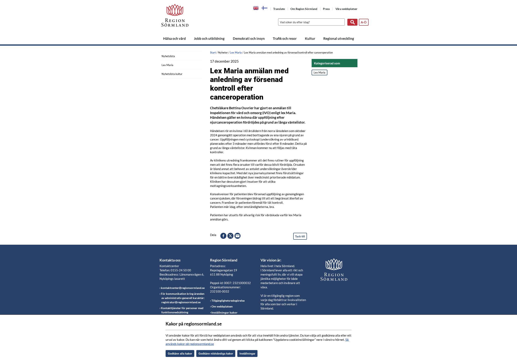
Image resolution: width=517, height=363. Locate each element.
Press (326, 8)
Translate (279, 8)
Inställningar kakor (224, 312)
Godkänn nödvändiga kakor (216, 353)
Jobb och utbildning (209, 38)
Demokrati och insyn (249, 38)
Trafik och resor (285, 38)
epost (237, 236)
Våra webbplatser (346, 8)
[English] (256, 7)
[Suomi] (265, 8)
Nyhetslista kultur (172, 74)
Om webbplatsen (222, 306)
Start (213, 52)
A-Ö (364, 22)
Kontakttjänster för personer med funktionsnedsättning (182, 310)
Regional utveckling (338, 38)
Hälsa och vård (174, 38)
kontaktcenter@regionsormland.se (183, 288)
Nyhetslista (168, 56)
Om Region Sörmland (303, 8)
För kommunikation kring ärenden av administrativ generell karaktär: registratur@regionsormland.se (183, 298)
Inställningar (247, 353)
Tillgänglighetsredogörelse (228, 300)
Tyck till (300, 236)
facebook (223, 236)
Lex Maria (167, 65)
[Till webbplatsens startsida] (174, 15)
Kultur (310, 38)
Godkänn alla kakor (180, 353)
